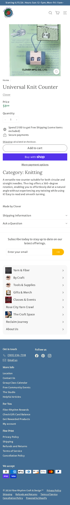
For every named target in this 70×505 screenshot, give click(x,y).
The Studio (9, 392)
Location (8, 373)
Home (6, 80)
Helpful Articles (12, 396)
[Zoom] (56, 72)
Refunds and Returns (15, 446)
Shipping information (17, 215)
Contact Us (9, 378)
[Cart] (57, 13)
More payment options (35, 164)
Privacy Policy (11, 436)
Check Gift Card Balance (16, 414)
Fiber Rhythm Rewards (16, 409)
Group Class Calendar (15, 382)
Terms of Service (12, 451)
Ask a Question (12, 223)
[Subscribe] (58, 252)
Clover (6, 94)
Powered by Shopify (36, 498)
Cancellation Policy (14, 455)
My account (9, 423)
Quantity (8, 113)
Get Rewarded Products (16, 419)
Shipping (7, 141)
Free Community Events (16, 387)
